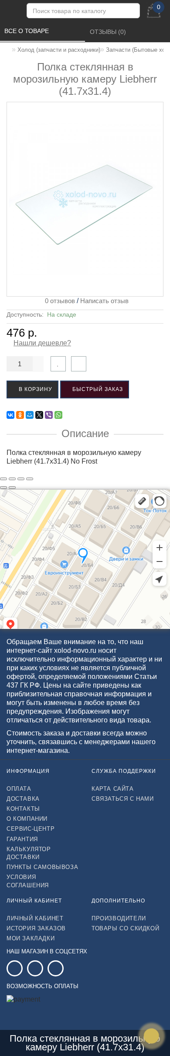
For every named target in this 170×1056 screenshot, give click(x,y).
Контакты (23, 808)
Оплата (19, 788)
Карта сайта (113, 788)
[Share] (12, 479)
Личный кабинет (35, 918)
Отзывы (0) (109, 31)
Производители (119, 918)
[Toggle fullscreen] (20, 479)
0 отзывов (58, 300)
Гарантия (22, 839)
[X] (39, 415)
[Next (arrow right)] (12, 487)
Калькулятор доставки (29, 853)
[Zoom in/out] (29, 479)
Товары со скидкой (125, 928)
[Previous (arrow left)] (3, 487)
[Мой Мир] (30, 415)
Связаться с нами (123, 798)
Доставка (23, 798)
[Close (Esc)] (3, 479)
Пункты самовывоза (42, 867)
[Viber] (49, 415)
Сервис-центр (30, 828)
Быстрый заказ (97, 389)
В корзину (34, 389)
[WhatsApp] (58, 415)
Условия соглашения (28, 881)
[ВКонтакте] (10, 415)
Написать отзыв (104, 300)
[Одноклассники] (20, 415)
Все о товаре (27, 30)
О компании (27, 818)
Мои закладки (30, 938)
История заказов (36, 928)
